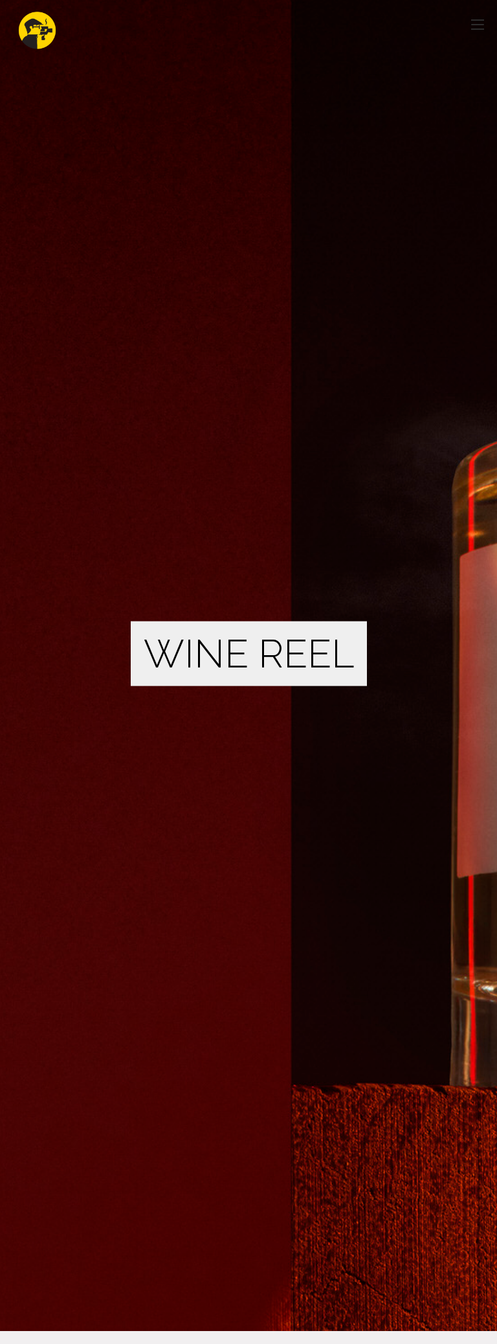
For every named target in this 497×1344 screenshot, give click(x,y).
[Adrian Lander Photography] (37, 24)
